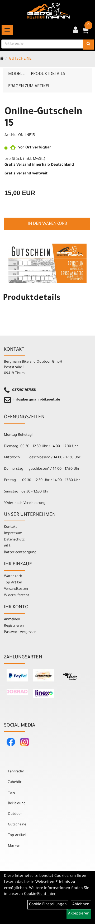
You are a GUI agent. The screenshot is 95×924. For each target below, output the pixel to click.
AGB (7, 546)
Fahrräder (16, 772)
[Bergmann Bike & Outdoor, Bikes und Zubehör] (48, 11)
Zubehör (15, 782)
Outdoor (15, 814)
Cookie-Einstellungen (48, 905)
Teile (11, 793)
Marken (14, 846)
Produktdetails (48, 74)
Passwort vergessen (20, 632)
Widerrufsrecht (16, 595)
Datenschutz (14, 540)
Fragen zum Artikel (29, 86)
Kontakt (10, 527)
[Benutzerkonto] (75, 30)
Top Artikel (13, 583)
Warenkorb (13, 576)
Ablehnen (80, 905)
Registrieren (14, 626)
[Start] (2, 59)
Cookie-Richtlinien (40, 894)
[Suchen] (88, 44)
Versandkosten (16, 589)
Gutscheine (20, 59)
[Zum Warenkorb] (85, 32)
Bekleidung (17, 804)
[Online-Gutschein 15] (47, 263)
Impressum (13, 533)
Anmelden (12, 620)
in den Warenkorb (47, 224)
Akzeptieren (78, 914)
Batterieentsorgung (20, 553)
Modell (16, 74)
